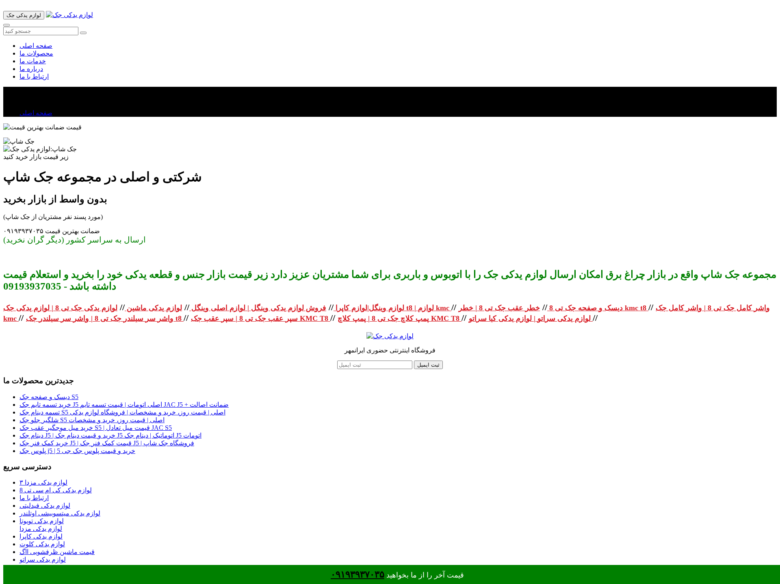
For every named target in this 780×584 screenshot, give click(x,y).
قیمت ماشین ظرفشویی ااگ (57, 551)
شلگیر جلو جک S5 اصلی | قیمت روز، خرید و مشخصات (92, 420)
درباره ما (31, 68)
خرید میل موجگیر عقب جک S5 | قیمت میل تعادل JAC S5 (96, 427)
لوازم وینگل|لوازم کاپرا (369, 308)
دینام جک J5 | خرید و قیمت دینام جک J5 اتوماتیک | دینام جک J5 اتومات (111, 435)
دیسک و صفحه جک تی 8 (585, 308)
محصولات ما (36, 53)
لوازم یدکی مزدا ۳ (43, 482)
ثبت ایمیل (428, 365)
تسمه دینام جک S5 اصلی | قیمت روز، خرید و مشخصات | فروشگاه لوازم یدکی (122, 412)
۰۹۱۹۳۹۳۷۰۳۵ (357, 574)
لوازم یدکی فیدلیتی (45, 505)
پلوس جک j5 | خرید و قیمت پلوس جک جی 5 (77, 450)
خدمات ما (33, 61)
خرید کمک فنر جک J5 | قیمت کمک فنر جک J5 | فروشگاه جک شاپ (107, 443)
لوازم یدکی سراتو (43, 559)
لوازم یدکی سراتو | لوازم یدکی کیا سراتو (531, 318)
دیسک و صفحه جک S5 (49, 396)
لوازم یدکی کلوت (42, 544)
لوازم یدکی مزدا (41, 528)
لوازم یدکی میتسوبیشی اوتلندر (60, 513)
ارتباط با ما (34, 76)
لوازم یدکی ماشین (153, 308)
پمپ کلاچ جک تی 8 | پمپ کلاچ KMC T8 (400, 318)
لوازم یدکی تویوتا (42, 520)
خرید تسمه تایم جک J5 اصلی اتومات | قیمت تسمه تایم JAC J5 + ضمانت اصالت (124, 404)
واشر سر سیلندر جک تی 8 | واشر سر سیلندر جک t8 (105, 318)
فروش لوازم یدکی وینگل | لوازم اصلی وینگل (257, 308)
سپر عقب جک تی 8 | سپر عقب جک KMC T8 (260, 318)
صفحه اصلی (36, 45)
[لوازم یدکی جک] (69, 14)
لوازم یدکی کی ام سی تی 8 (56, 490)
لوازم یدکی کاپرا (41, 536)
